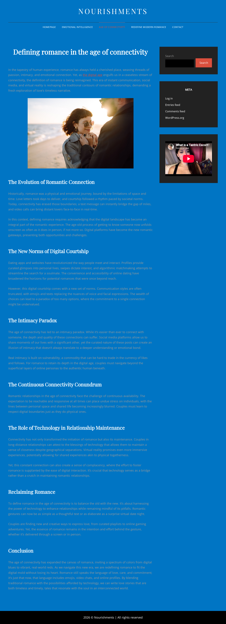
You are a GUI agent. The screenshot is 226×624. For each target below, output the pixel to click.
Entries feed (172, 105)
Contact (177, 27)
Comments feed (175, 111)
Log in (169, 98)
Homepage (49, 27)
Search (169, 56)
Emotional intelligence (77, 27)
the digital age (92, 75)
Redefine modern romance (148, 27)
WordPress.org (174, 118)
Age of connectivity (112, 27)
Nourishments (113, 11)
